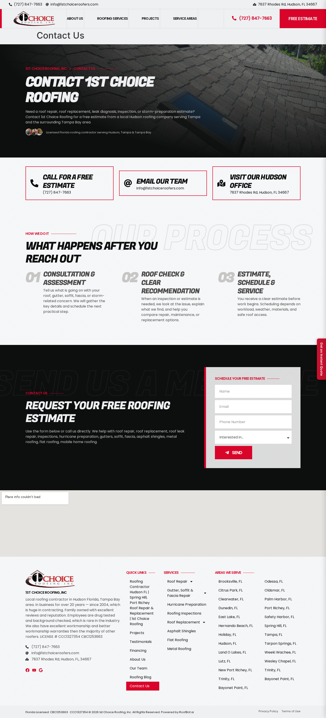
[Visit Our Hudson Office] (221, 183)
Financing (138, 650)
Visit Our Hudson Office (258, 181)
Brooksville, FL (230, 581)
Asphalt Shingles (181, 631)
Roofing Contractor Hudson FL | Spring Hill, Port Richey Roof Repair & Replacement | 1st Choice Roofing (142, 603)
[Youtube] (34, 670)
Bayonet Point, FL (233, 687)
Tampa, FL (273, 634)
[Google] (41, 670)
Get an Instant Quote (322, 359)
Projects (137, 632)
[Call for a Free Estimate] (34, 183)
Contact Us (139, 686)
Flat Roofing (177, 639)
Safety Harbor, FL (279, 616)
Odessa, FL (274, 581)
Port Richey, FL (277, 608)
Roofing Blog (140, 677)
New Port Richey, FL (235, 670)
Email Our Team (162, 181)
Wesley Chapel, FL (280, 661)
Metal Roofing (179, 648)
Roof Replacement (183, 622)
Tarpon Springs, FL (280, 643)
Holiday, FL (227, 634)
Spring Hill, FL (276, 625)
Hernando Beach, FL (235, 625)
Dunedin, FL (228, 608)
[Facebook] (27, 670)
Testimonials (141, 641)
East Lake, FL (229, 616)
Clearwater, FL (231, 599)
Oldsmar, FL (275, 590)
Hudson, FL (227, 643)
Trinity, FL (226, 678)
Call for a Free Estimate (67, 181)
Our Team (138, 668)
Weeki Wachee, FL (280, 652)
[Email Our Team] (128, 183)
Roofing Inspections (184, 613)
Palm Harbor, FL (278, 599)
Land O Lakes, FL (232, 652)
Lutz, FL (224, 661)
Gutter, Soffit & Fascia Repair (180, 593)
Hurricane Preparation (186, 604)
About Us (137, 659)
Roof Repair (177, 581)
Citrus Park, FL (230, 590)
